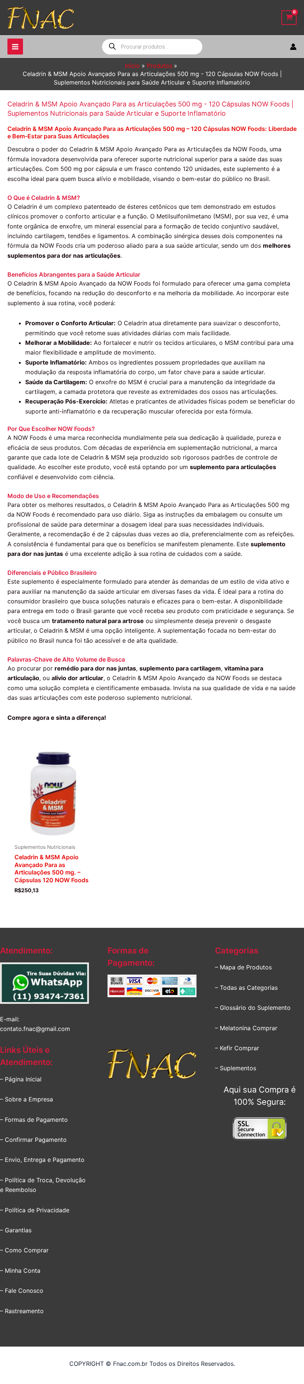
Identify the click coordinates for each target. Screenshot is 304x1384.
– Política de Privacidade (34, 1210)
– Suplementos (235, 1068)
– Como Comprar (24, 1250)
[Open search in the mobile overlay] (152, 47)
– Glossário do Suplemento (253, 1007)
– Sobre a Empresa (26, 1099)
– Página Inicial (21, 1079)
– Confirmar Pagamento (33, 1139)
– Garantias (16, 1230)
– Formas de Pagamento (34, 1119)
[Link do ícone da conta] (293, 46)
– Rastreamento (22, 1311)
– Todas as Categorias (246, 987)
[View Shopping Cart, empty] (289, 17)
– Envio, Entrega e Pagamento (42, 1159)
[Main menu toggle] (15, 46)
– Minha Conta (20, 1270)
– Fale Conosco (21, 1290)
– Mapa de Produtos (243, 967)
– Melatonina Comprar (246, 1028)
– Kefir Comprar (237, 1048)
